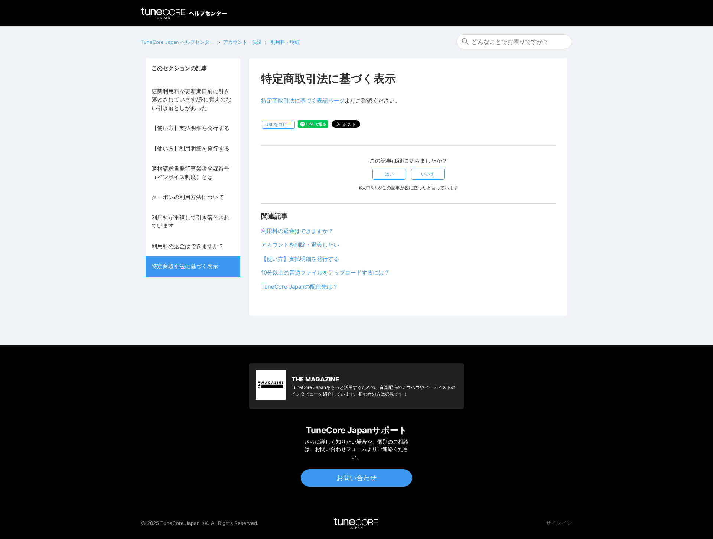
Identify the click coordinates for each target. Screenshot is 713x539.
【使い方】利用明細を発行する (190, 148)
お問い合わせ (356, 478)
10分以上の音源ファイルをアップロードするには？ (325, 272)
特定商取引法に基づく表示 (185, 266)
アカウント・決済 (242, 42)
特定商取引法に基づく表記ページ (303, 100)
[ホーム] (184, 13)
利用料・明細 (285, 42)
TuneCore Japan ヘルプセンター (177, 42)
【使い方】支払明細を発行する (190, 127)
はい (389, 174)
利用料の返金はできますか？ (188, 246)
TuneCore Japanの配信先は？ (299, 286)
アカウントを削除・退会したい (300, 244)
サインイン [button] (559, 523)
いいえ (427, 174)
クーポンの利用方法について (188, 197)
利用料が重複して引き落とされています (190, 222)
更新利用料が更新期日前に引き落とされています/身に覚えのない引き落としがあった (191, 99)
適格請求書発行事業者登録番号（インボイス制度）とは (190, 173)
